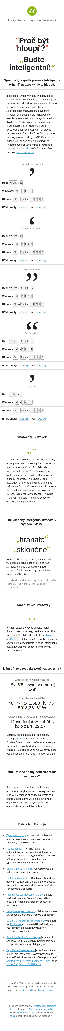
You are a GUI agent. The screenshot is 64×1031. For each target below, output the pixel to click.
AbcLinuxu (16, 924)
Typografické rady (16, 835)
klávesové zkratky (45, 990)
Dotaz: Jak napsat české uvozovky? (26, 921)
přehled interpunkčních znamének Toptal (28, 961)
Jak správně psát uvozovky (21, 911)
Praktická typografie (17, 878)
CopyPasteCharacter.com (20, 950)
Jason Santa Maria (26, 1012)
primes (19, 738)
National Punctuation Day (41, 1009)
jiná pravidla (29, 990)
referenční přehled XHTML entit (23, 964)
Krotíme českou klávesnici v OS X (24, 894)
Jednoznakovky (15, 848)
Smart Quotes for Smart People (23, 937)
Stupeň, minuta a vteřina (19, 868)
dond (12, 1015)
